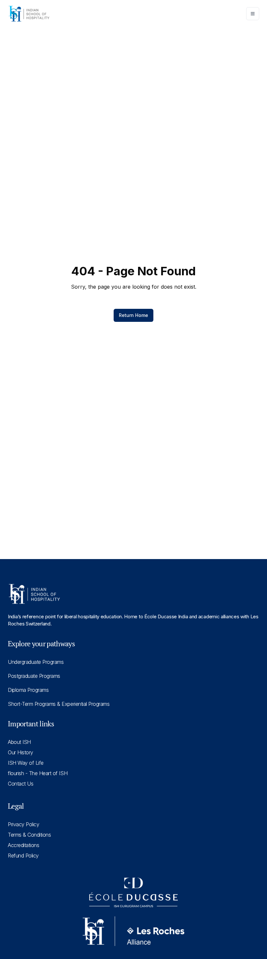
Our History (20, 752)
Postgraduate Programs (34, 676)
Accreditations (23, 845)
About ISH (19, 742)
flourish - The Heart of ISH (37, 773)
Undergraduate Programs (35, 662)
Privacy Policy (23, 824)
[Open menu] (252, 13)
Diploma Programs (28, 690)
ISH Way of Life (26, 763)
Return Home (133, 315)
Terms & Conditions (29, 834)
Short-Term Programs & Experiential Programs (58, 704)
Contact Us (20, 783)
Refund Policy (23, 855)
